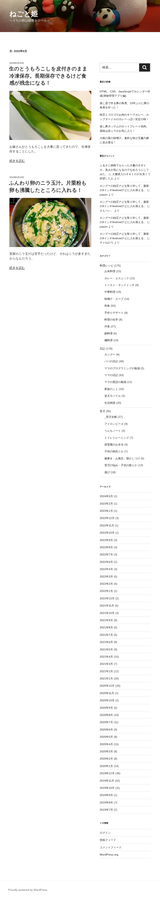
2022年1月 (106, 591)
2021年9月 (106, 620)
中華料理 (109, 291)
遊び (107, 472)
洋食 (107, 326)
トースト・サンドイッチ (119, 285)
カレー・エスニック (116, 278)
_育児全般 (110, 416)
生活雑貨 (109, 402)
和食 (107, 305)
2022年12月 (107, 518)
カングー (109, 354)
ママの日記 (111, 375)
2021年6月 (106, 642)
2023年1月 (106, 510)
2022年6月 (106, 561)
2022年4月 (106, 569)
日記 (102, 348)
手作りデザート (114, 312)
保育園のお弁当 (114, 444)
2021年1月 (106, 678)
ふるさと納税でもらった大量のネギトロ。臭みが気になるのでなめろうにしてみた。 (124, 170)
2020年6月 (106, 729)
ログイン (105, 832)
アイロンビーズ (114, 423)
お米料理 (109, 271)
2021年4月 (106, 656)
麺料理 (108, 340)
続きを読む (17, 160)
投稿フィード (108, 839)
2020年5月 (106, 736)
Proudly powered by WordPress (27, 889)
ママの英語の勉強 (115, 382)
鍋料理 (108, 333)
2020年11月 (107, 693)
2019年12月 (107, 773)
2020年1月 (106, 766)
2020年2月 (106, 758)
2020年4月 (106, 744)
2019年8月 (106, 802)
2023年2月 (106, 503)
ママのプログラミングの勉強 (122, 368)
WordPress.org (109, 854)
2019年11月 (107, 780)
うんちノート (112, 430)
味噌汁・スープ (114, 298)
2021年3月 (106, 663)
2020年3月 (106, 751)
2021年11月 (107, 605)
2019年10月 (107, 787)
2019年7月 (106, 809)
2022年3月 (106, 576)
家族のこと (111, 389)
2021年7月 (106, 634)
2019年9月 (106, 795)
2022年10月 (107, 532)
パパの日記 (111, 361)
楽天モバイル (112, 395)
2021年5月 (106, 649)
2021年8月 (106, 627)
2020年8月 (106, 715)
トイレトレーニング (116, 437)
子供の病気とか (114, 451)
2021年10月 (107, 613)
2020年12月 (107, 685)
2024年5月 (106, 496)
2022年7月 (106, 554)
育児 (102, 411)
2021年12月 (107, 598)
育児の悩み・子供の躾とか (120, 465)
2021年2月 (106, 671)
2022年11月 (107, 525)
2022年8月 (106, 547)
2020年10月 (107, 700)
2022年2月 (106, 583)
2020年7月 (106, 722)
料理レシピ (106, 265)
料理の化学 (111, 319)
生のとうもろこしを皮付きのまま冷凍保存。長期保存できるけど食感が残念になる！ (48, 76)
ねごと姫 (23, 14)
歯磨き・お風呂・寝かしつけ (122, 458)
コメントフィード (111, 847)
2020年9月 (106, 707)
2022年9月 (106, 540)
